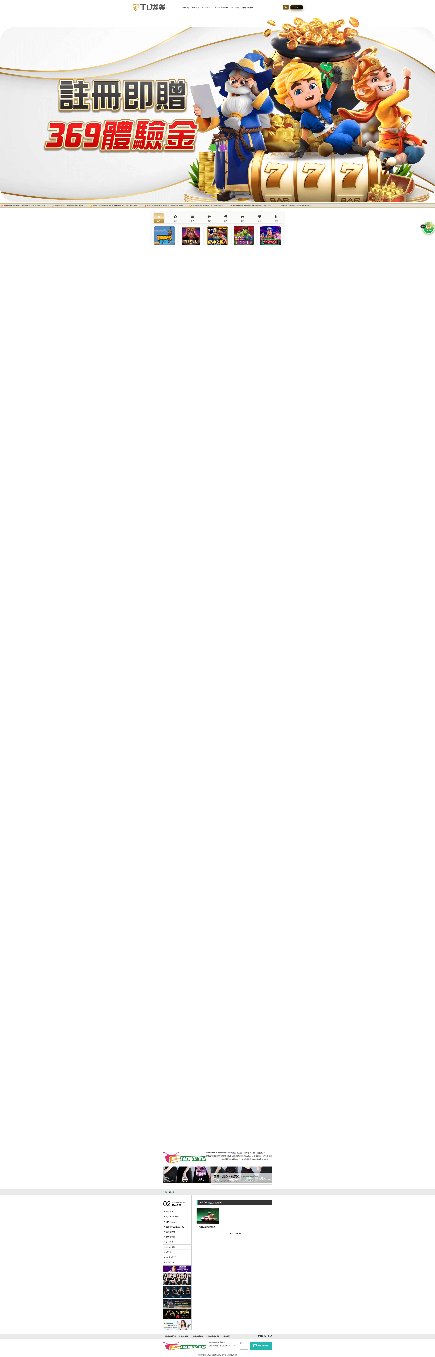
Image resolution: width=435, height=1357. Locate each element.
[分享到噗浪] (268, 1336)
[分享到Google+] (265, 1336)
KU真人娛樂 (171, 1257)
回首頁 (234, 1153)
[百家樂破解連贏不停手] (177, 1314)
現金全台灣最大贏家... (208, 1227)
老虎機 (168, 1252)
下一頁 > (238, 1233)
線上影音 (169, 1211)
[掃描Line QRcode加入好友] (244, 1346)
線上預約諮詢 (261, 1346)
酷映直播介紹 (226, 1159)
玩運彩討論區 (171, 1222)
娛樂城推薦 (170, 1237)
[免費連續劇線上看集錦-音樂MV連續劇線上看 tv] (177, 1268)
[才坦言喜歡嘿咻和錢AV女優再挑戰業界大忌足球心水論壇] (177, 1292)
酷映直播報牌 (246, 1159)
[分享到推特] (259, 1336)
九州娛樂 (169, 1242)
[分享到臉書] (262, 1336)
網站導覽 (246, 1153)
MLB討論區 (170, 1247)
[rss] (271, 1336)
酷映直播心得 (256, 1159)
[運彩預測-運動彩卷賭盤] (177, 1279)
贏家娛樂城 (170, 1232)
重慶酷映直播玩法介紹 (175, 1227)
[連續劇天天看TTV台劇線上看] (177, 1325)
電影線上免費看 (172, 1217)
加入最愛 (239, 1153)
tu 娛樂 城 (170, 1262)
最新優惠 (235, 1159)
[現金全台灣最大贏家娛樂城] (208, 1216)
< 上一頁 (230, 1233)
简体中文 (252, 1153)
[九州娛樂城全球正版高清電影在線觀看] (184, 1157)
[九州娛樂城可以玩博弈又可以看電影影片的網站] (177, 1303)
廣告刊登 (265, 1159)
